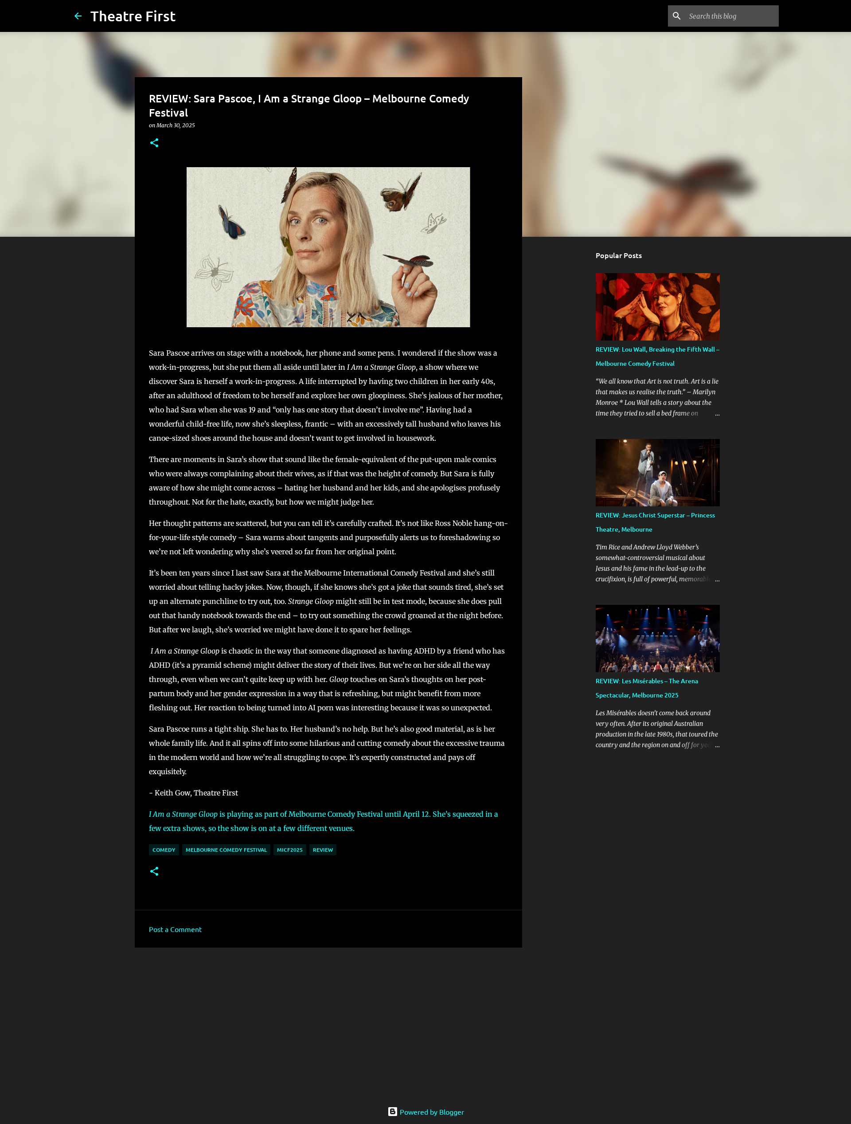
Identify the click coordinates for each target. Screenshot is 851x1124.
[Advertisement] (328, 1023)
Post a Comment (175, 928)
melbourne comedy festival (226, 850)
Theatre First (133, 15)
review (323, 850)
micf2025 (290, 850)
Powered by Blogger (431, 1111)
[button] (154, 143)
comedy (164, 850)
